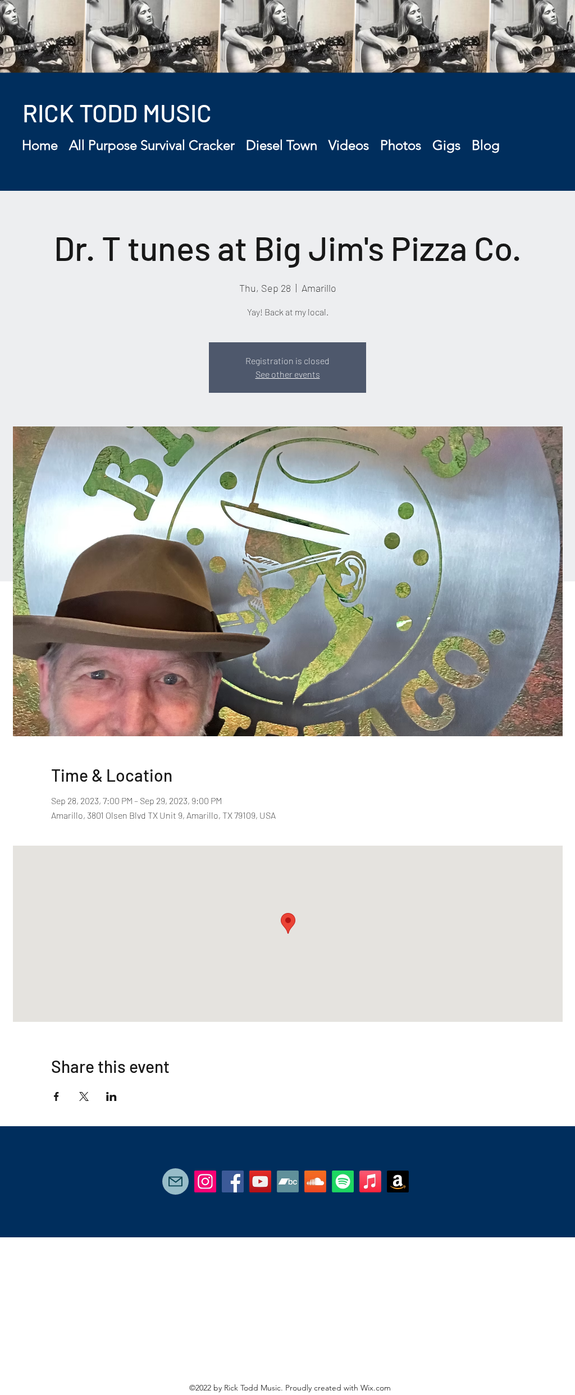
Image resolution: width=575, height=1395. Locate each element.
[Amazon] (398, 1181)
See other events (287, 374)
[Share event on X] (84, 1096)
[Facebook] (233, 1181)
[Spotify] (343, 1181)
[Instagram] (205, 1181)
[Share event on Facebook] (56, 1096)
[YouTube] (260, 1181)
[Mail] (175, 1181)
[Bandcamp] (288, 1181)
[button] (151, 145)
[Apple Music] (370, 1181)
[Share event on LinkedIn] (111, 1096)
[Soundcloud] (315, 1181)
